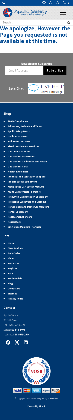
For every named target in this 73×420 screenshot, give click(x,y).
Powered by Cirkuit (36, 406)
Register (12, 268)
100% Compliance (18, 121)
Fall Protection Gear (19, 141)
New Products (15, 248)
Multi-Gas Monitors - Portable (24, 191)
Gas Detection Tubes (19, 151)
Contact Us (14, 288)
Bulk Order (14, 253)
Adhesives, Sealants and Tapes (25, 126)
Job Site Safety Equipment (22, 181)
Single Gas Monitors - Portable (24, 227)
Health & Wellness (18, 171)
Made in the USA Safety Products (26, 186)
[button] (3, 2)
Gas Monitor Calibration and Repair (27, 161)
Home (11, 243)
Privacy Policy (15, 298)
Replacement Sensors (20, 216)
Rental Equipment (18, 211)
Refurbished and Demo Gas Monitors (28, 206)
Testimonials (15, 278)
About (11, 258)
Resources (13, 263)
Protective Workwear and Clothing (27, 201)
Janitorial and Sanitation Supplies (26, 176)
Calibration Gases (18, 136)
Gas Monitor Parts (18, 166)
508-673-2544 (22, 334)
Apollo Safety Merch (19, 131)
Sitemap (12, 293)
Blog (10, 283)
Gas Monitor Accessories (21, 156)
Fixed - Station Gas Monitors (23, 146)
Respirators (14, 222)
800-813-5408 (17, 329)
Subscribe (54, 70)
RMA (10, 273)
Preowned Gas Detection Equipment (28, 196)
